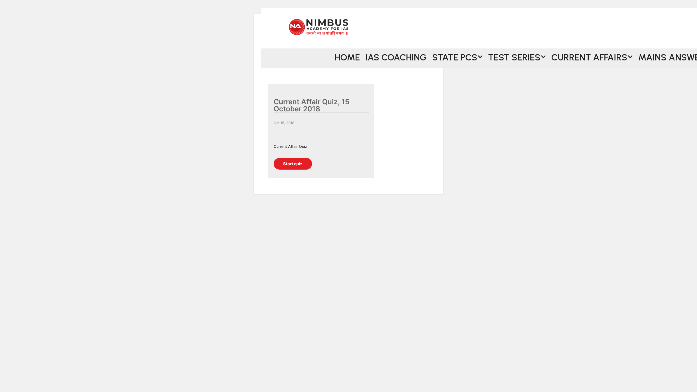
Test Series (514, 56)
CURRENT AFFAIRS (589, 56)
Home (347, 56)
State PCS (454, 56)
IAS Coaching (396, 56)
